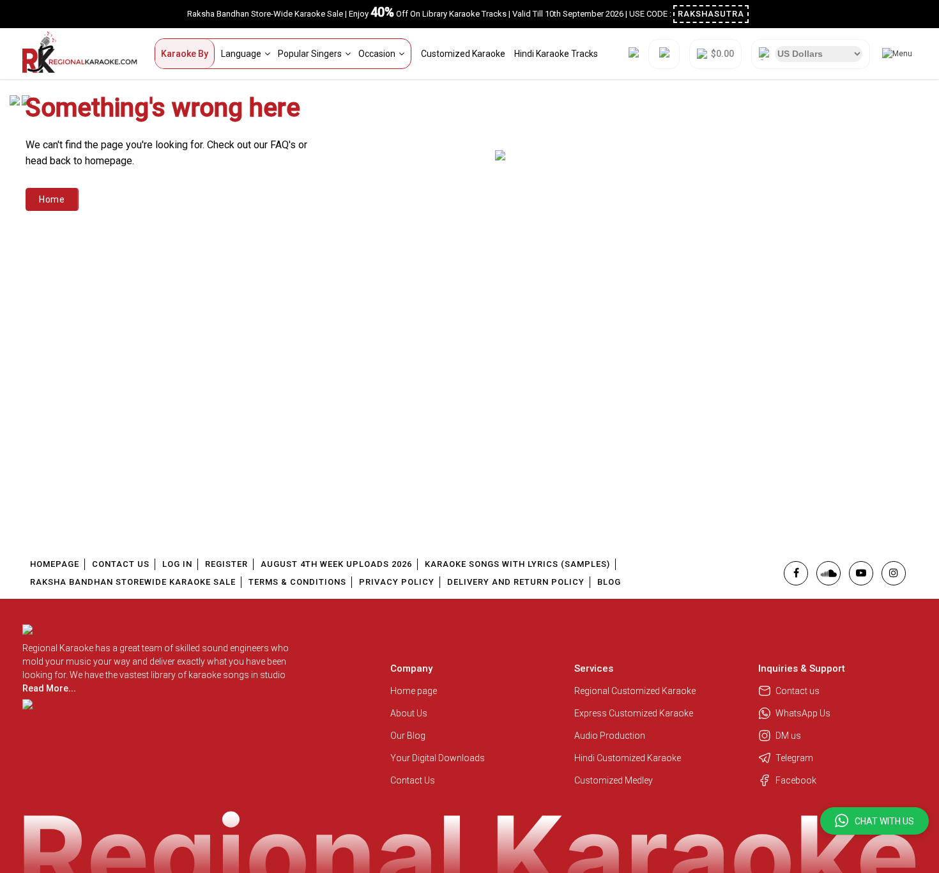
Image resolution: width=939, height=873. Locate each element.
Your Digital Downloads (437, 758)
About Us (408, 713)
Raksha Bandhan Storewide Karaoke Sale (133, 582)
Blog (609, 582)
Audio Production (609, 735)
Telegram (794, 758)
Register (226, 564)
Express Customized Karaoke (634, 713)
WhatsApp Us (802, 713)
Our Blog (407, 735)
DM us (788, 735)
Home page (413, 691)
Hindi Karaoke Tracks (556, 54)
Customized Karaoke (463, 54)
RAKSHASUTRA (711, 14)
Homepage (54, 564)
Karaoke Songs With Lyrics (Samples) (517, 564)
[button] (874, 821)
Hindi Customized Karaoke (628, 758)
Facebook (795, 780)
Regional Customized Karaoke (636, 691)
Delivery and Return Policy (515, 582)
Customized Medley (614, 780)
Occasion (376, 54)
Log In (177, 564)
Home (52, 199)
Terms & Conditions (297, 582)
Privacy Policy (396, 582)
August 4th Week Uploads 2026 (336, 564)
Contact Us (120, 564)
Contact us (797, 691)
